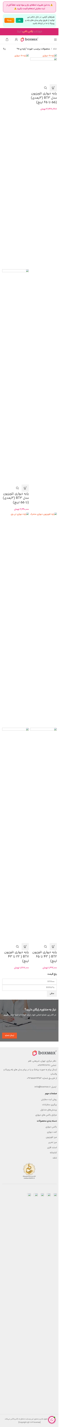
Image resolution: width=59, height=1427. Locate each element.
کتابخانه (53, 1152)
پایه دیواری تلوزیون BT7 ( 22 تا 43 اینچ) (16, 956)
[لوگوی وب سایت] (29, 39)
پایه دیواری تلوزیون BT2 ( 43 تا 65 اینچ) (44, 956)
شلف (55, 1157)
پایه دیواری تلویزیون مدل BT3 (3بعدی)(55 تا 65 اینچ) (44, 98)
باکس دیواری (51, 1126)
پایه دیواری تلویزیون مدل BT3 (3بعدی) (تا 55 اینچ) (16, 498)
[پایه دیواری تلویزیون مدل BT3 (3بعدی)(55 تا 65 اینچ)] (50, 55)
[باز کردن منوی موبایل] (55, 39)
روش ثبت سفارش (49, 1099)
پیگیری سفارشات (49, 1104)
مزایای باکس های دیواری (46, 1115)
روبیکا (9, 20)
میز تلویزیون (51, 1137)
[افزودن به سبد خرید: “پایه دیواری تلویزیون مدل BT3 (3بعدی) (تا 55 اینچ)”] (25, 488)
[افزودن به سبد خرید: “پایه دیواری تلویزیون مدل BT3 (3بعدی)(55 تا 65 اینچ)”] (53, 87)
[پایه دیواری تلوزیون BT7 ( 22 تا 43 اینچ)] (15, 620)
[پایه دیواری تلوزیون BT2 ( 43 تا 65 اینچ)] (43, 620)
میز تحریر (52, 1142)
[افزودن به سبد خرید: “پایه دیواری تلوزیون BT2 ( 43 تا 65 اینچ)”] (53, 946)
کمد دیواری (52, 1132)
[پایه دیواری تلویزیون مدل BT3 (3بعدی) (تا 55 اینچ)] (15, 161)
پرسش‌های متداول (48, 1109)
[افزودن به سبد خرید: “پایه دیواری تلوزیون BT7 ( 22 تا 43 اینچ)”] (25, 946)
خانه (55, 49)
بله (19, 20)
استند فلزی (52, 1147)
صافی (52, 993)
